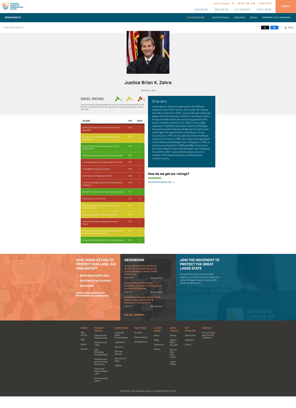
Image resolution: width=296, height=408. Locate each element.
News (156, 335)
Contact (207, 328)
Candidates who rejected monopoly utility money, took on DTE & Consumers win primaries (142, 299)
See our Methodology (160, 182)
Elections (140, 328)
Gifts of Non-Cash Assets (173, 353)
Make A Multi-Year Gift (174, 342)
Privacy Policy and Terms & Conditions (208, 335)
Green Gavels (87, 285)
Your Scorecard (196, 17)
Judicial (253, 17)
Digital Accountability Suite (94, 275)
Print (291, 28)
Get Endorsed (140, 342)
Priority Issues (99, 329)
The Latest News (156, 278)
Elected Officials (220, 17)
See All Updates (134, 315)
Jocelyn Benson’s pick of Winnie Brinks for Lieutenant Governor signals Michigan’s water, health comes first (140, 270)
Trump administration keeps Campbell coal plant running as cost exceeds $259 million (142, 285)
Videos (157, 349)
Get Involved (242, 9)
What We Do (221, 9)
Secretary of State (120, 359)
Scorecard (121, 328)
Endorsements (141, 337)
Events (188, 344)
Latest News (263, 9)
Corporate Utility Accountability (121, 335)
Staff (83, 339)
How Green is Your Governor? (95, 280)
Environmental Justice (101, 379)
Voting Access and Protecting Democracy (101, 361)
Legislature (120, 342)
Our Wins (138, 332)
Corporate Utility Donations (276, 17)
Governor (119, 347)
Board (83, 344)
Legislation (239, 17)
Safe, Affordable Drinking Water (101, 352)
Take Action (190, 335)
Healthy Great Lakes (100, 343)
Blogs (156, 340)
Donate (286, 6)
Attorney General (119, 352)
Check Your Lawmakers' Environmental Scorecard (92, 294)
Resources (159, 344)
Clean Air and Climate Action (100, 336)
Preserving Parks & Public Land (101, 371)
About (84, 328)
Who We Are (201, 9)
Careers (84, 349)
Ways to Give (265, 3)
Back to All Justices (13, 27)
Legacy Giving (173, 362)
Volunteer (189, 340)
